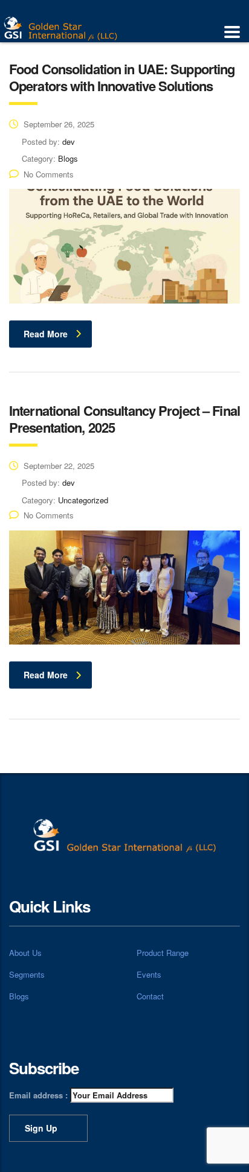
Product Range (163, 953)
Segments (27, 974)
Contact (150, 996)
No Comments (49, 174)
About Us (25, 953)
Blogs (19, 996)
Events (149, 974)
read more (46, 334)
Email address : (39, 1095)
